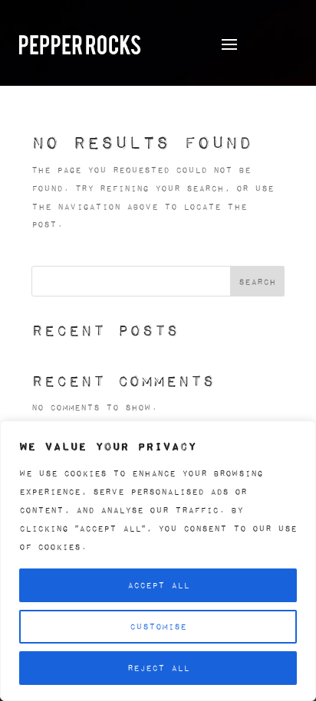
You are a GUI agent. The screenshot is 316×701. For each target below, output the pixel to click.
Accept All (158, 585)
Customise (158, 626)
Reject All (158, 667)
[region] (158, 561)
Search (257, 281)
